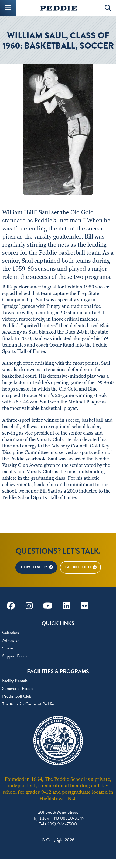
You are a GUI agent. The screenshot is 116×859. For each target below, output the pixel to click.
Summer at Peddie (17, 688)
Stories (8, 648)
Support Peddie (15, 656)
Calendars (10, 632)
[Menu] (8, 8)
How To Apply (34, 567)
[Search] (108, 8)
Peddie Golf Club (16, 696)
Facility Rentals (15, 680)
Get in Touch (78, 567)
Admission (11, 640)
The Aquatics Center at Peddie (28, 704)
